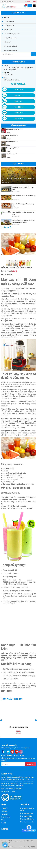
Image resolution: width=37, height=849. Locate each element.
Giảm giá (6, 17)
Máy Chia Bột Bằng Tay (18, 727)
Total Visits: (24, 847)
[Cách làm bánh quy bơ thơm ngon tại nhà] (6, 206)
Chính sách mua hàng (26, 813)
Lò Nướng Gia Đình (9, 21)
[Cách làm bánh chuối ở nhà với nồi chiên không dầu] (18, 175)
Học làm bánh (5, 817)
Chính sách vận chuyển (27, 822)
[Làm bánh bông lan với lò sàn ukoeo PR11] (6, 189)
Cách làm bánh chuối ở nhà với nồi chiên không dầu (18, 180)
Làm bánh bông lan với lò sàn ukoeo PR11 (23, 188)
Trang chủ (4, 808)
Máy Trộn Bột (8, 29)
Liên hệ (3, 823)
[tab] (6, 274)
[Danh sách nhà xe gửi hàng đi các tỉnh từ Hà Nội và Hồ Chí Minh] (6, 222)
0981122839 (19, 119)
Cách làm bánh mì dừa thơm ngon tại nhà (23, 213)
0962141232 (19, 95)
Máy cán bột (7, 42)
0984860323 (19, 107)
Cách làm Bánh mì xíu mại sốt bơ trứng (23, 195)
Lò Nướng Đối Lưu (9, 25)
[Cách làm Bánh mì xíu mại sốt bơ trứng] (6, 197)
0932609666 (19, 113)
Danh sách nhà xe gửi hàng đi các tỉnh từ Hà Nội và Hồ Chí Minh (23, 221)
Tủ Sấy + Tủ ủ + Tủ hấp (10, 38)
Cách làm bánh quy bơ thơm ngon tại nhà (23, 205)
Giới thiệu (4, 811)
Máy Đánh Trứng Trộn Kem (11, 34)
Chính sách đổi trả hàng (27, 819)
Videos (3, 820)
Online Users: (12, 847)
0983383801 (19, 101)
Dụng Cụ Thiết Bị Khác (10, 50)
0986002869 (19, 89)
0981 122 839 (31, 1)
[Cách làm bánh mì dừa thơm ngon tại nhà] (6, 214)
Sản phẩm (4, 814)
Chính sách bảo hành (26, 816)
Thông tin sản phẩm (6, 274)
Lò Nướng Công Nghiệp (11, 46)
